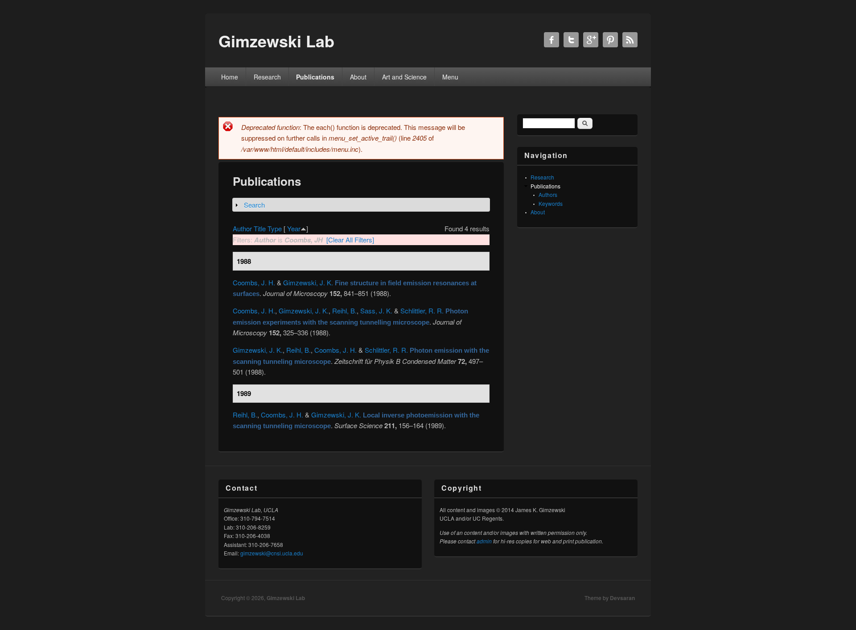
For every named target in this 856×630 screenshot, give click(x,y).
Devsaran (622, 598)
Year (293, 228)
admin (484, 541)
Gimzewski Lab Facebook (551, 39)
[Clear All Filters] (350, 239)
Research (267, 76)
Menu (450, 76)
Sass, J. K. (376, 310)
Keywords (551, 203)
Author (242, 228)
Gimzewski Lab (286, 598)
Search (254, 204)
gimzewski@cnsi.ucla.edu (271, 553)
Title (260, 228)
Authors (548, 194)
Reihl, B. (344, 310)
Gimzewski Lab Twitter (571, 39)
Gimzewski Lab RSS (630, 39)
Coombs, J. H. (254, 282)
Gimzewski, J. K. (308, 282)
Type (275, 228)
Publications (315, 76)
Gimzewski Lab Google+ (590, 39)
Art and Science (404, 76)
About (358, 76)
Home (229, 76)
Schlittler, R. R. (422, 310)
